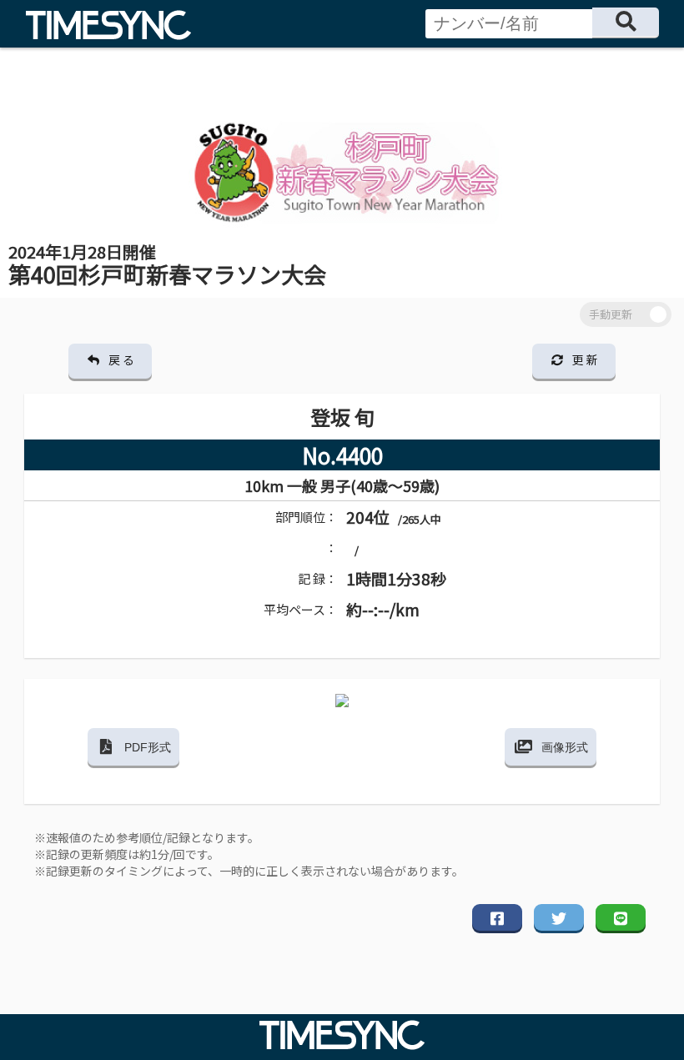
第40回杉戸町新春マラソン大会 (167, 264)
